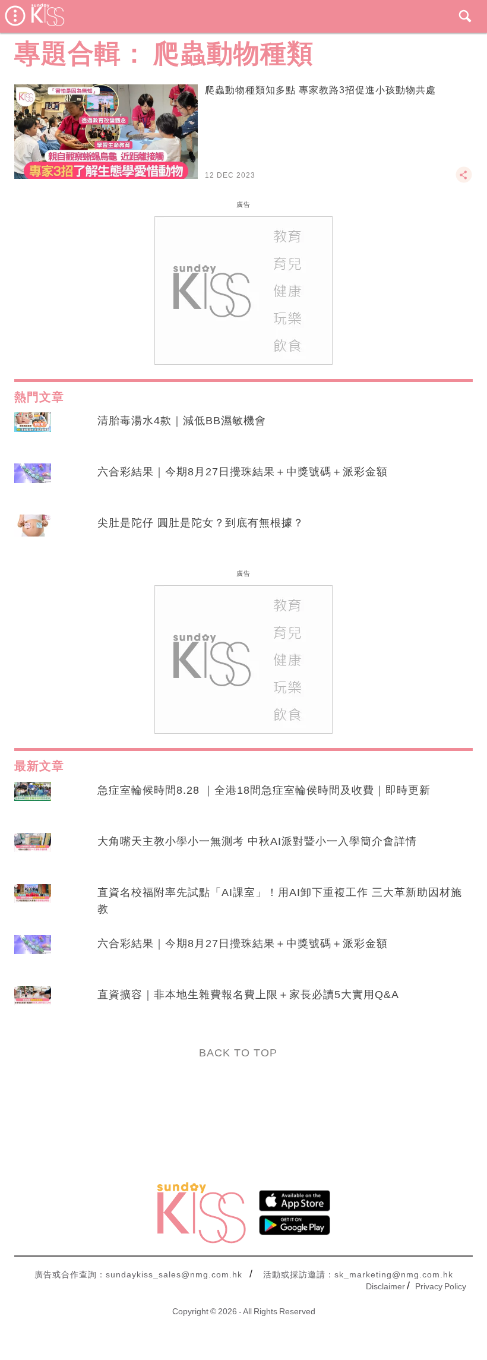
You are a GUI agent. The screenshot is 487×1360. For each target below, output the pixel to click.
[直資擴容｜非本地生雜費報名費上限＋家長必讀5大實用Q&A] (32, 1005)
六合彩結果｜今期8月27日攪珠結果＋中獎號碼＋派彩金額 (242, 472)
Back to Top (238, 1053)
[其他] (464, 180)
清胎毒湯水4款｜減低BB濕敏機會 (181, 421)
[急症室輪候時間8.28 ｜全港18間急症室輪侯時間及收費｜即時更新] (32, 801)
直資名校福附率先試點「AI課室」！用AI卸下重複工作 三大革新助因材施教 (279, 900)
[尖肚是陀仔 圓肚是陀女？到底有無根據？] (32, 534)
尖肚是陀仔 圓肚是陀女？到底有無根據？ (200, 523)
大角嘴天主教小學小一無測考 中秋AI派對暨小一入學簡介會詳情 (257, 841)
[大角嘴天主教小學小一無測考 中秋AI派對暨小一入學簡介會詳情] (32, 852)
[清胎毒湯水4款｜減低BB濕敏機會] (32, 432)
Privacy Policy (440, 1286)
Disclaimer (385, 1286)
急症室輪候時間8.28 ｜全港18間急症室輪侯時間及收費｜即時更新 (264, 790)
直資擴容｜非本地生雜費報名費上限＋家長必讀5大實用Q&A (248, 995)
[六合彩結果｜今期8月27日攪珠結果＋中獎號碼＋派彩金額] (32, 483)
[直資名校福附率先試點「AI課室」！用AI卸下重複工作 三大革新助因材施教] (32, 903)
